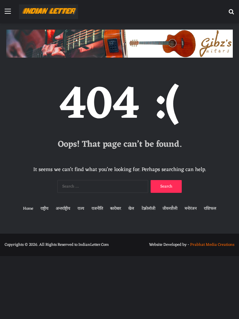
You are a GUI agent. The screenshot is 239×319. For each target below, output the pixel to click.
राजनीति (97, 208)
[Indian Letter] (48, 11)
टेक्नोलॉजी (148, 208)
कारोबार (115, 208)
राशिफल (210, 208)
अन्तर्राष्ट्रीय (63, 208)
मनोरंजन (191, 208)
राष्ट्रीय (44, 208)
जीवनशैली (169, 208)
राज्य (80, 208)
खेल (131, 208)
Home (28, 208)
